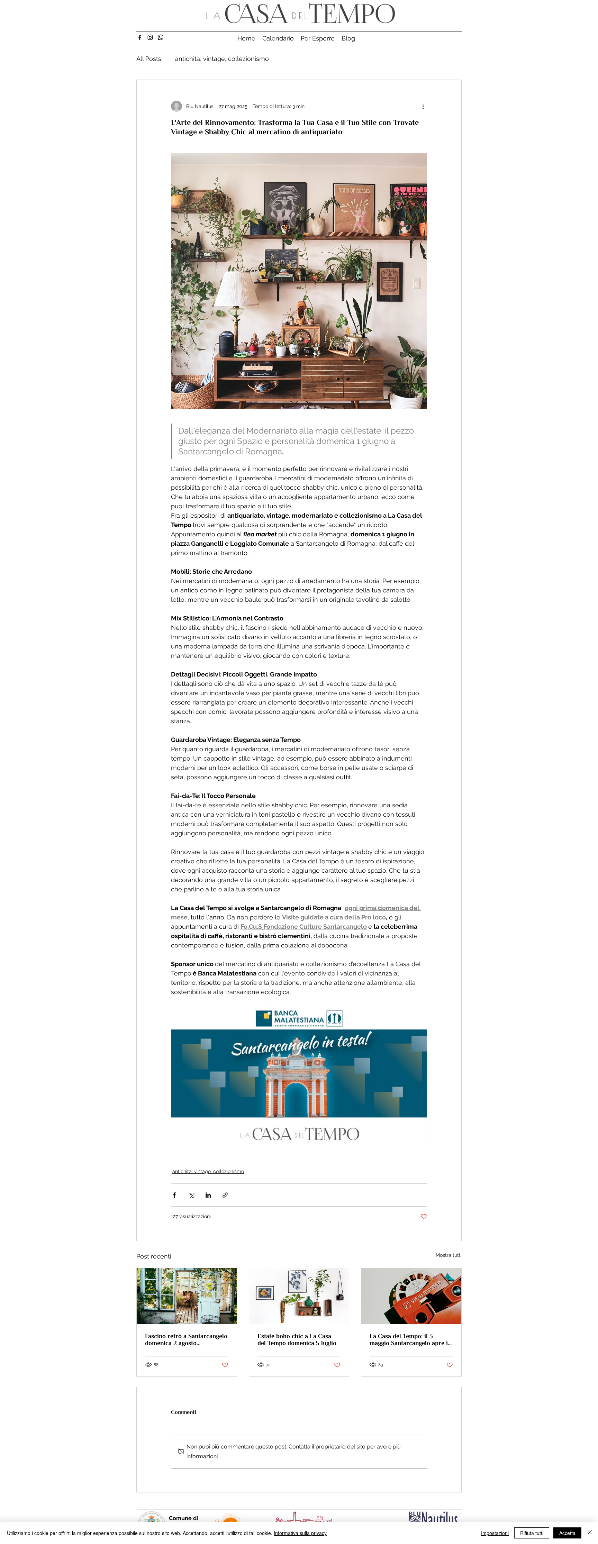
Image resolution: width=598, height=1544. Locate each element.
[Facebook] (139, 37)
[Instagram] (150, 37)
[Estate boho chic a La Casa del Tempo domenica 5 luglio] (299, 1296)
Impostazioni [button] (495, 1532)
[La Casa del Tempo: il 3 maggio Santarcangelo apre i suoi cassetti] (411, 1296)
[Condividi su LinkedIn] (208, 1195)
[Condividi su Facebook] (174, 1195)
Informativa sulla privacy (300, 1532)
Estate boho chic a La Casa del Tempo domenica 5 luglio (296, 1339)
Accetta (567, 1532)
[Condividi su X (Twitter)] (191, 1195)
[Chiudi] (590, 1532)
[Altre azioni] (423, 106)
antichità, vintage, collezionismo (222, 58)
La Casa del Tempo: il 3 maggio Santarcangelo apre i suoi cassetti (409, 1339)
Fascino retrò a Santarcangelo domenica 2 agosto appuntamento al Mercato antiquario (186, 1339)
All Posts (148, 58)
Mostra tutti (449, 1255)
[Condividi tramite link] (225, 1195)
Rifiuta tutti (531, 1532)
